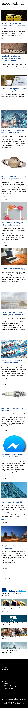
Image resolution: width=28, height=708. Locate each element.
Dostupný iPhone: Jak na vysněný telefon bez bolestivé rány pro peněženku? (12, 609)
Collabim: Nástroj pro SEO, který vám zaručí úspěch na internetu (13, 90)
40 (18, 578)
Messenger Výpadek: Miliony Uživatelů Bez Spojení (12, 455)
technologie (3, 150)
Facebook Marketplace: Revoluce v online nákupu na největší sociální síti (12, 58)
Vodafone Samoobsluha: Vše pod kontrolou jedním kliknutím (13, 361)
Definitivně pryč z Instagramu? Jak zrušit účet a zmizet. (13, 224)
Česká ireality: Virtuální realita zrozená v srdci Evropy (12, 131)
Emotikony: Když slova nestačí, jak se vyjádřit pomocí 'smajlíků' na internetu (13, 26)
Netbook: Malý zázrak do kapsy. (13, 269)
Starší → (24, 578)
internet (3, 38)
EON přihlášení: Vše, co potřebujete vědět (10, 547)
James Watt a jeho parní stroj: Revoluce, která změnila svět (13, 313)
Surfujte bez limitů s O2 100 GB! (13, 502)
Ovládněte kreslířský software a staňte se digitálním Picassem (13, 177)
